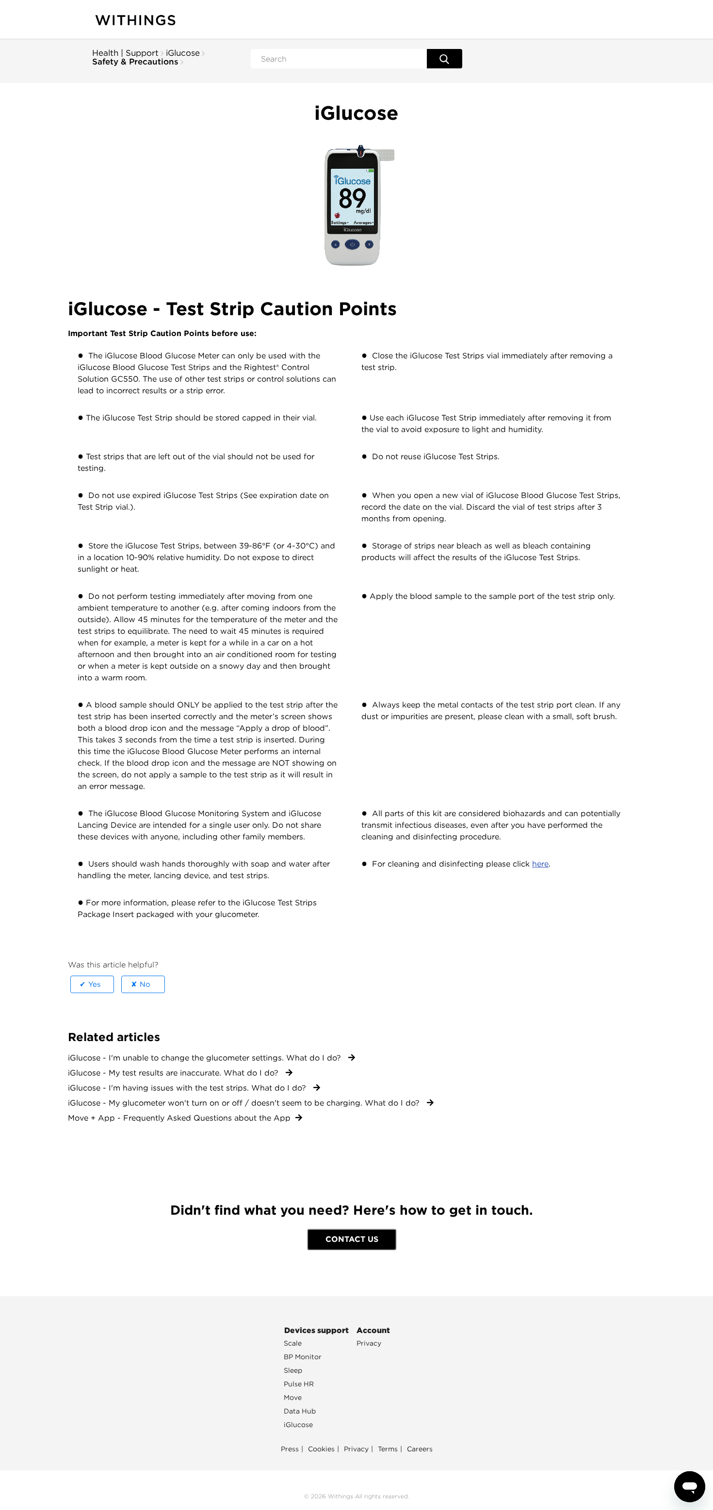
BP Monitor (303, 1357)
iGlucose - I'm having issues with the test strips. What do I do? (188, 1087)
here (540, 863)
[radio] (92, 984)
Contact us (351, 1239)
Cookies (321, 1449)
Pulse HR (299, 1384)
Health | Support (125, 53)
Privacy (368, 1343)
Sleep (293, 1370)
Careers (420, 1449)
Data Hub (300, 1411)
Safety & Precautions (135, 61)
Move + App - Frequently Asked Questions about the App (179, 1118)
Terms (388, 1449)
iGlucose (183, 53)
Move (293, 1397)
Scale (293, 1343)
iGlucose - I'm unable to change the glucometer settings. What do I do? (205, 1057)
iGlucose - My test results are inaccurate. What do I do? (174, 1072)
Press (290, 1449)
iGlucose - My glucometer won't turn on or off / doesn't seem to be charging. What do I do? (245, 1103)
